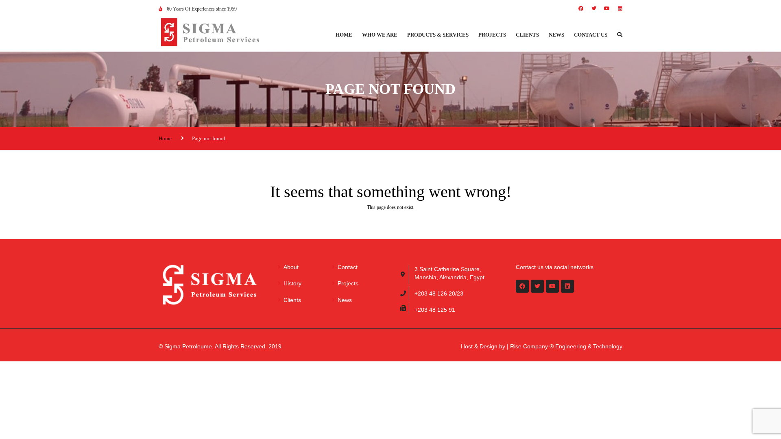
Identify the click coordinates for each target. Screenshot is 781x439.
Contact (348, 267)
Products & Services (438, 35)
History (292, 283)
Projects (492, 35)
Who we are (379, 35)
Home (344, 35)
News (556, 35)
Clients (527, 35)
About (291, 267)
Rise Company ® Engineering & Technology (566, 346)
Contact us (590, 35)
